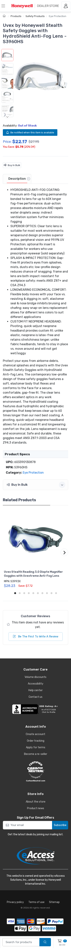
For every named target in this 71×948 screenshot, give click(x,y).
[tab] (17, 179)
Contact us (35, 697)
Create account (35, 734)
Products (16, 16)
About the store (35, 801)
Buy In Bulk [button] (19, 484)
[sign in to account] (66, 6)
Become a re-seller (35, 754)
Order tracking (35, 740)
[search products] (45, 942)
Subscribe (60, 825)
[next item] (7, 116)
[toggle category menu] (3, 5)
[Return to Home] (4, 16)
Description (17, 178)
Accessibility (35, 683)
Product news (35, 808)
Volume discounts (35, 677)
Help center (35, 690)
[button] (40, 76)
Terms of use (36, 902)
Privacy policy (15, 902)
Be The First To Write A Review (37, 636)
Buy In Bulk (14, 165)
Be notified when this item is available (32, 132)
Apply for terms (35, 747)
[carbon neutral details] (35, 771)
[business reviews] (35, 709)
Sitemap (54, 902)
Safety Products (35, 16)
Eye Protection (57, 16)
